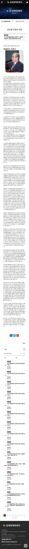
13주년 (9, 472)
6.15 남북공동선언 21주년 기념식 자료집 (15, 403)
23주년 (9, 442)
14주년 (9, 462)
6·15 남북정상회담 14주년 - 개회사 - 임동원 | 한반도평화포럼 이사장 (16, 464)
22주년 (9, 411)
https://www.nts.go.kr (9, 542)
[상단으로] (26, 546)
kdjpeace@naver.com (10, 537)
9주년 (9, 482)
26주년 (9, 422)
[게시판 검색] (24, 353)
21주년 (9, 361)
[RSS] (21, 353)
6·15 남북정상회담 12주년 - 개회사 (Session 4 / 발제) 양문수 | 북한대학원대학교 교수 (16, 504)
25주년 (9, 371)
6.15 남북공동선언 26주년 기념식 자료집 (15, 433)
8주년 (9, 452)
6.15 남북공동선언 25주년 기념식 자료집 (15, 373)
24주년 (9, 391)
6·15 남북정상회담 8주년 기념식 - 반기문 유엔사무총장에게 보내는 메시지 (16, 494)
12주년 (9, 502)
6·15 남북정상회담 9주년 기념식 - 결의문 (15, 484)
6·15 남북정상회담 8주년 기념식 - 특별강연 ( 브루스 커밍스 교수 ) (16, 454)
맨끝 (16, 517)
